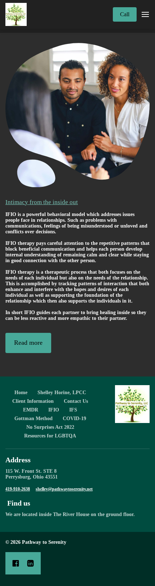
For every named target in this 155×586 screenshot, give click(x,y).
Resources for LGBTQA (50, 436)
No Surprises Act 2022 (50, 427)
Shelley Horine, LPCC (61, 392)
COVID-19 (74, 418)
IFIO (53, 410)
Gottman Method (33, 418)
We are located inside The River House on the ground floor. (70, 514)
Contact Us (76, 401)
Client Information (33, 401)
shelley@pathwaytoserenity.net (64, 489)
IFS (73, 410)
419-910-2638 (17, 489)
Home (20, 392)
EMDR (30, 410)
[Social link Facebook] (16, 563)
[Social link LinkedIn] (30, 563)
